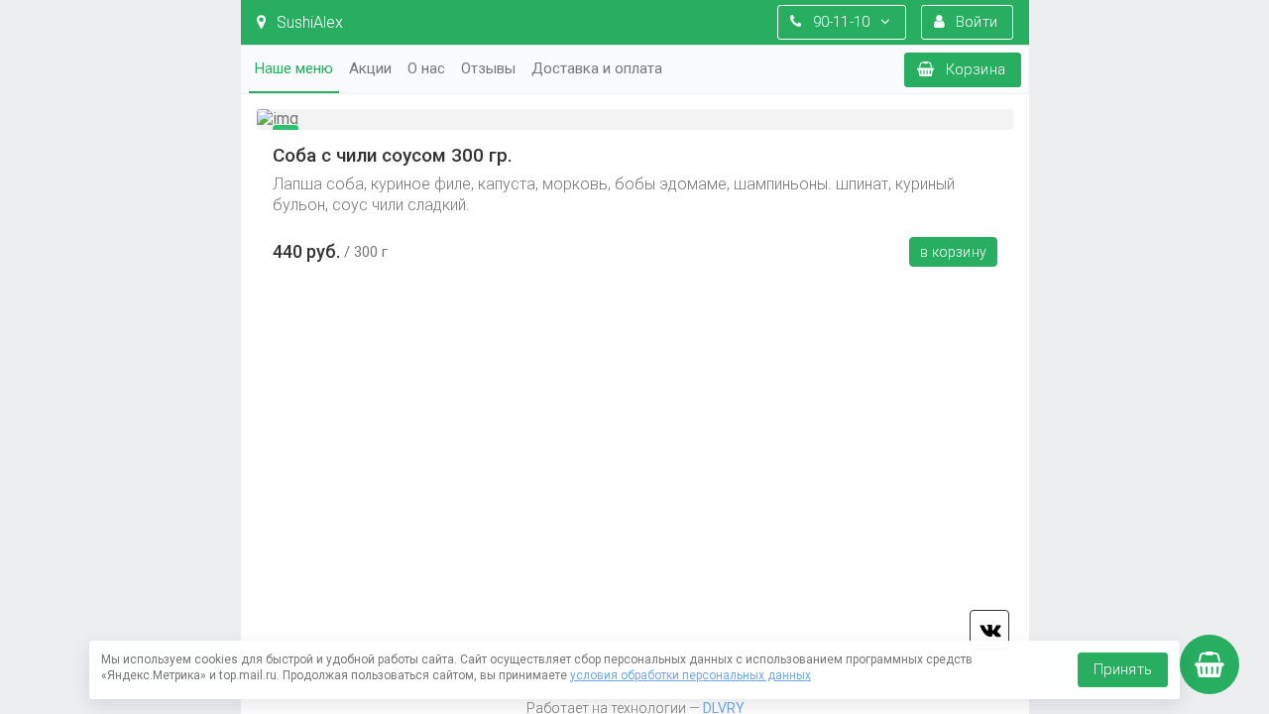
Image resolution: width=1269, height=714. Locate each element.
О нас (426, 68)
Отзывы (488, 68)
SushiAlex (308, 22)
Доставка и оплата (596, 68)
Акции (370, 68)
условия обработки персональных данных (690, 675)
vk (989, 630)
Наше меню (294, 68)
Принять (1123, 669)
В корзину (953, 252)
